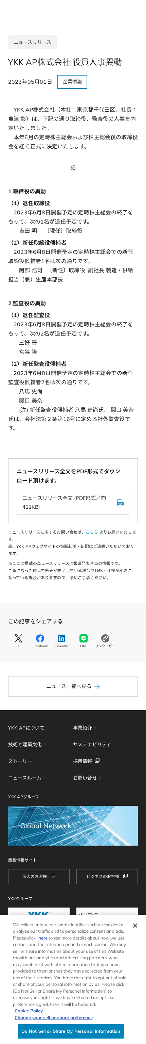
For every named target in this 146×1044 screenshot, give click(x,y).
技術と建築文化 (25, 744)
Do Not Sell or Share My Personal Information (71, 1031)
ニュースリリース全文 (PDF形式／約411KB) (64, 502)
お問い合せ (85, 778)
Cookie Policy (29, 1010)
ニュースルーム (24, 778)
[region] (73, 979)
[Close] (135, 925)
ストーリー (20, 761)
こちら (92, 532)
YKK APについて (26, 728)
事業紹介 (82, 728)
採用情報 (82, 761)
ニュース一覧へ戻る (69, 686)
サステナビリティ (92, 744)
